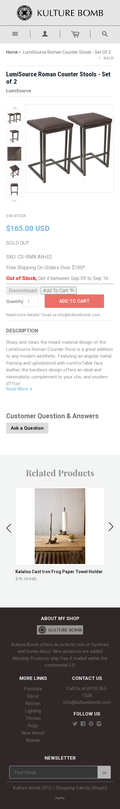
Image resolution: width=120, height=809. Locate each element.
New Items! (33, 733)
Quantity (14, 301)
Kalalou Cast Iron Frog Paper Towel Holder (59, 571)
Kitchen (33, 703)
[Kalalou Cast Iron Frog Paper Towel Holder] (60, 562)
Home (12, 52)
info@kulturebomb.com (87, 702)
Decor (33, 696)
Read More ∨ (19, 389)
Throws (33, 718)
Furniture (33, 689)
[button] (14, 108)
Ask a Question (27, 428)
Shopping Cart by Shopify (81, 788)
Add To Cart (74, 301)
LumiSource (18, 90)
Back (109, 58)
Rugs (33, 725)
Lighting (33, 711)
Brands (33, 740)
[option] (60, 534)
